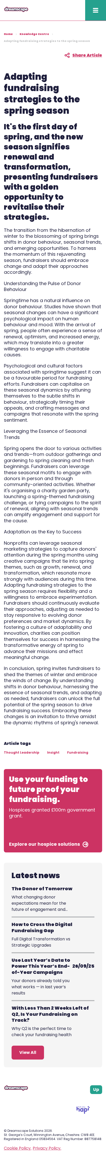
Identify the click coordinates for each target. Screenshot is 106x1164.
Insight (53, 752)
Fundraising (77, 752)
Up (96, 1089)
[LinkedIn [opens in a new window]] (94, 1100)
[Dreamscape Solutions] (16, 11)
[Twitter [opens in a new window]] (100, 1100)
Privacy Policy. (47, 1148)
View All (27, 1052)
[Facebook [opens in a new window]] (81, 1100)
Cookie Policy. (17, 1148)
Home (8, 34)
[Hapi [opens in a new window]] (83, 1112)
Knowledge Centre (34, 34)
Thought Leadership (21, 752)
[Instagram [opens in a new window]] (87, 1100)
